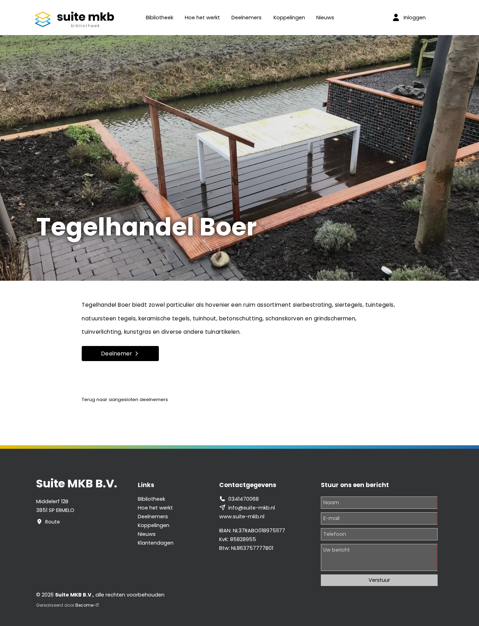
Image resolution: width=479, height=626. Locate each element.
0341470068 (243, 498)
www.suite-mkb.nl (241, 516)
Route (52, 521)
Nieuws (325, 17)
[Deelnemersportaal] (395, 17)
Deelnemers (246, 17)
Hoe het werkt (202, 17)
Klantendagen (156, 542)
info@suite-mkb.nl (251, 507)
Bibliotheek (159, 17)
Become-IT (87, 605)
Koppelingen (289, 17)
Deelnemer (116, 353)
